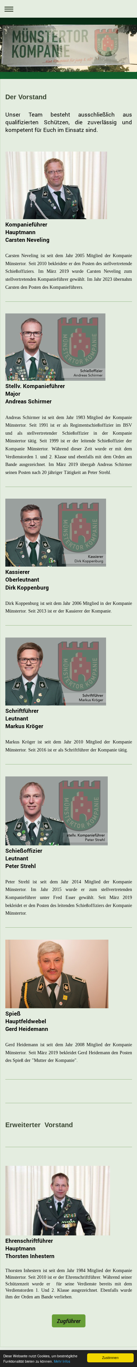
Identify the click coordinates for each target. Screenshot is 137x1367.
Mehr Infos (62, 1361)
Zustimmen (110, 1357)
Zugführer (68, 1320)
